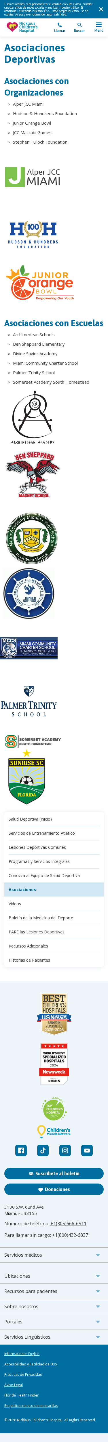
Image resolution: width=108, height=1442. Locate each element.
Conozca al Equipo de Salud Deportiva (44, 875)
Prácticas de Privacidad (23, 1374)
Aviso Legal (13, 1385)
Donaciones (57, 1189)
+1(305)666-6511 (68, 1223)
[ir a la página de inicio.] (29, 27)
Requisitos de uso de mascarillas (31, 1405)
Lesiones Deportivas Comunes (37, 847)
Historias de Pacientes (29, 960)
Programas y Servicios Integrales (39, 861)
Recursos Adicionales (28, 946)
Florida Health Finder (21, 1395)
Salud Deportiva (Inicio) (30, 819)
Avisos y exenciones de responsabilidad (40, 14)
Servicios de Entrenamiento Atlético (42, 833)
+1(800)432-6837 (70, 1235)
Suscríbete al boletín (57, 1173)
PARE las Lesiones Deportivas (37, 932)
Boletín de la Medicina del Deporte (41, 917)
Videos (15, 903)
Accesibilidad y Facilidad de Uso (30, 1364)
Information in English (21, 1354)
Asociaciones (22, 889)
